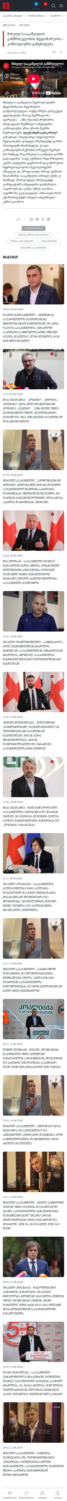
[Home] (6, 6)
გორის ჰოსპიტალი (21, 241)
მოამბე (24, 25)
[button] (14, 16)
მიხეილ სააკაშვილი (33, 248)
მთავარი (9, 25)
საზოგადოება (34, 228)
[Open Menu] (61, 6)
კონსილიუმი (49, 241)
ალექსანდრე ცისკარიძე (33, 235)
